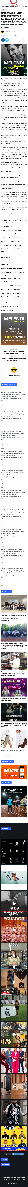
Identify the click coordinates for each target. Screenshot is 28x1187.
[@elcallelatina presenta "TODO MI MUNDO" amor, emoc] (14, 1112)
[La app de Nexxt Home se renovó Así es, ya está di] (14, 851)
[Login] (25, 2)
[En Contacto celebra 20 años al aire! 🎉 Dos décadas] (14, 1060)
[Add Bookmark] (25, 39)
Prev (4, 755)
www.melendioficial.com (7, 310)
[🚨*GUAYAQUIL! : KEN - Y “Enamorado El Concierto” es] (14, 982)
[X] (19, 1183)
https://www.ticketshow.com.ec (11, 222)
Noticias (4, 9)
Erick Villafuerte (10, 31)
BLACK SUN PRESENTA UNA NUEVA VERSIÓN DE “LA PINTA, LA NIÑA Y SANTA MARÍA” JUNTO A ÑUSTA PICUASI (14, 725)
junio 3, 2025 (8, 33)
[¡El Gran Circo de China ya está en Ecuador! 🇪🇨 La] (14, 929)
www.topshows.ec (5, 303)
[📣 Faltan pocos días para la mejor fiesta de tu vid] (14, 1034)
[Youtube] (11, 1183)
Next (8, 755)
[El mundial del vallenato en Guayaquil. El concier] (14, 1138)
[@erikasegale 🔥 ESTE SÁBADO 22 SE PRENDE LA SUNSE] (14, 1008)
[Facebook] (9, 1183)
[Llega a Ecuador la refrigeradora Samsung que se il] (14, 1086)
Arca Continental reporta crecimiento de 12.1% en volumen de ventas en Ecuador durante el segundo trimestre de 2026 (13, 673)
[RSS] (17, 1183)
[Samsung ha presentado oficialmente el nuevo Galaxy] (14, 877)
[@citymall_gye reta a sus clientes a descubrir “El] (14, 956)
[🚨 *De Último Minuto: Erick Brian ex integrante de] (14, 903)
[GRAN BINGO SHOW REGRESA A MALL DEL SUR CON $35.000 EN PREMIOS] (14, 687)
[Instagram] (14, 1183)
